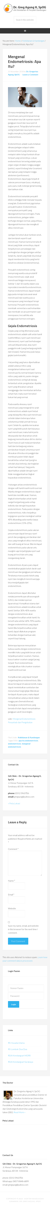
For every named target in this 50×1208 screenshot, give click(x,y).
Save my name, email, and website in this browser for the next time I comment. (23, 929)
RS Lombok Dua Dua (17, 1049)
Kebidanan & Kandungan (29, 737)
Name (11, 880)
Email (11, 894)
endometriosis (14, 743)
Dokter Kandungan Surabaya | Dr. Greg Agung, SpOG (25, 8)
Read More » (19, 1112)
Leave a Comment (30, 74)
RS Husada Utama (16, 1043)
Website (12, 908)
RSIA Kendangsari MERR (19, 1055)
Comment (13, 849)
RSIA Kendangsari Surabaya (20, 1061)
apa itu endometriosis (28, 740)
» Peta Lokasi (14, 803)
